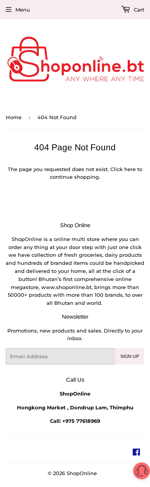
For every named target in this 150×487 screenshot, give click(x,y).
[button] (141, 472)
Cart (138, 10)
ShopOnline (82, 473)
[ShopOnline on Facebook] (136, 453)
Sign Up (129, 356)
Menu (22, 10)
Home (14, 117)
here (130, 169)
